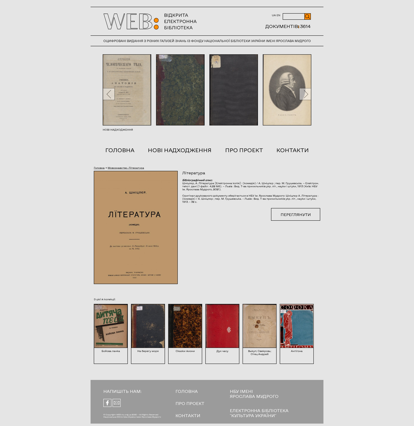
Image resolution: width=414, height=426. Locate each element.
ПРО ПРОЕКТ (189, 403)
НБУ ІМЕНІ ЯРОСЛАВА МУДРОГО (254, 394)
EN (278, 15)
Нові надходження (180, 150)
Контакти (292, 150)
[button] (109, 94)
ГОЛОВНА (186, 391)
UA (274, 15)
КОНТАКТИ (187, 415)
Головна (119, 150)
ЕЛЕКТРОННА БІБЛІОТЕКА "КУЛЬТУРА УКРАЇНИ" (259, 413)
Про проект (244, 150)
